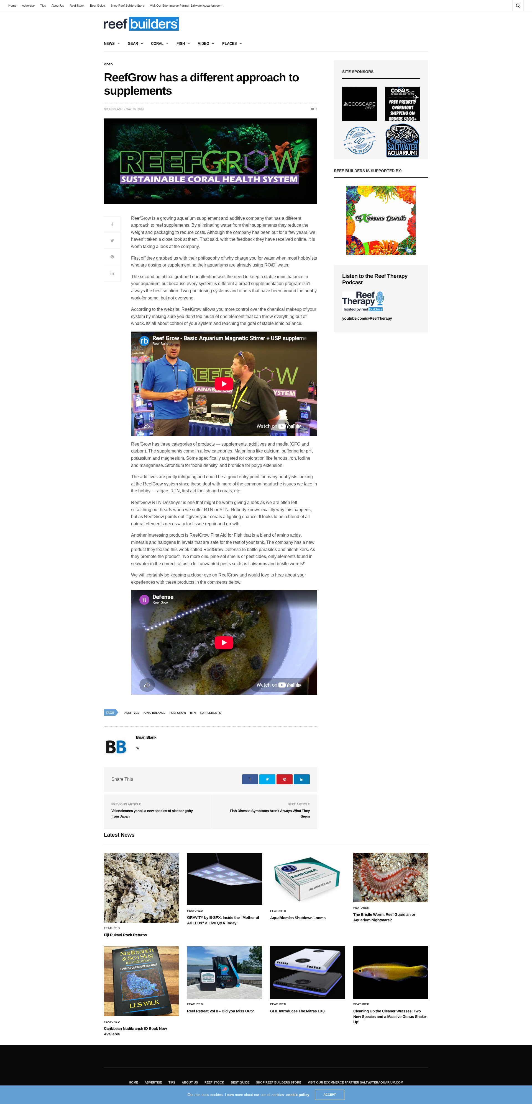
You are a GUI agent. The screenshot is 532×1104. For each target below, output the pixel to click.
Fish (181, 44)
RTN (193, 712)
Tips (43, 5)
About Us (58, 5)
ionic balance (154, 712)
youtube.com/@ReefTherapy (367, 318)
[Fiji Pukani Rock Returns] (141, 888)
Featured (112, 928)
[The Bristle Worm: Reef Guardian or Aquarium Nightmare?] (390, 877)
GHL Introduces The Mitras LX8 (297, 1011)
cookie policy (297, 1095)
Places (229, 44)
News (109, 44)
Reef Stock (77, 5)
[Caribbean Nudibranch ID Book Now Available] (141, 981)
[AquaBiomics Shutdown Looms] (307, 879)
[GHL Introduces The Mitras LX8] (307, 972)
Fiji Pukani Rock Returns (125, 935)
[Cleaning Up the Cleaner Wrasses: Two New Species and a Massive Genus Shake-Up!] (390, 972)
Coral (157, 44)
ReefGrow (178, 712)
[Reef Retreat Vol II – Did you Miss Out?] (224, 972)
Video (203, 44)
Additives (131, 712)
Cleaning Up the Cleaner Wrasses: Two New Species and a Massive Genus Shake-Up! (390, 1016)
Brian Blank (113, 109)
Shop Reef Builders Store (127, 5)
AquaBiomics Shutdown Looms (298, 918)
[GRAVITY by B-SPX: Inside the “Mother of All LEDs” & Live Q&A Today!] (224, 879)
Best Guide (97, 5)
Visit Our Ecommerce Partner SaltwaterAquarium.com (186, 5)
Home (12, 5)
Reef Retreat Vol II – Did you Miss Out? (220, 1011)
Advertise (28, 5)
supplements (210, 712)
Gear (133, 44)
